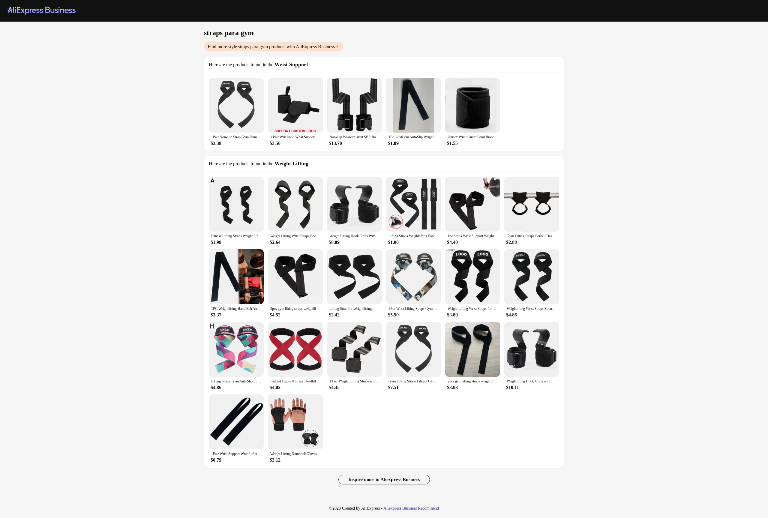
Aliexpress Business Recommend (411, 508)
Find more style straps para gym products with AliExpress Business (271, 46)
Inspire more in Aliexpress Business (384, 479)
